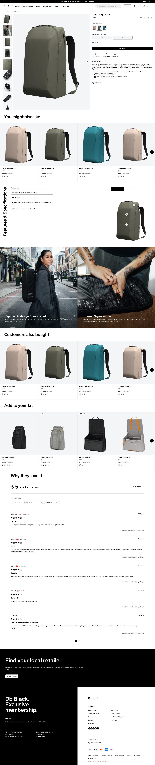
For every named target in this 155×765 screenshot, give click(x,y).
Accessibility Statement (106, 755)
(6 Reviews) (142, 17)
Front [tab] (117, 189)
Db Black (127, 6)
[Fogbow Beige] (94, 27)
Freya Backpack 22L (9, 168)
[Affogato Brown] (9, 465)
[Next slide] (87, 61)
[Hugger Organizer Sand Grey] (135, 433)
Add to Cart (122, 48)
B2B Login (114, 720)
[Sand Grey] (4, 465)
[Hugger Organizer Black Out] (97, 433)
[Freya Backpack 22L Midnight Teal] (97, 144)
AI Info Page (137, 755)
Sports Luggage (47, 6)
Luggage (38, 6)
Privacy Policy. (42, 721)
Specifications (97, 83)
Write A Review (137, 486)
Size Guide (95, 42)
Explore (57, 6)
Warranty (91, 723)
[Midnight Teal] (104, 27)
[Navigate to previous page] (72, 641)
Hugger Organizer (85, 457)
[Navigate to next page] (82, 641)
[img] (145, 17)
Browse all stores (12, 676)
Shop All (17, 6)
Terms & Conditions (93, 755)
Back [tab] (131, 189)
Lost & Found (65, 6)
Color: (97, 23)
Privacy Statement (119, 755)
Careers (90, 717)
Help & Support (93, 710)
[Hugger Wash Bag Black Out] (19, 433)
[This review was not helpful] (142, 530)
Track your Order (93, 713)
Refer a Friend (115, 713)
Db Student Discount (117, 717)
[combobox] (35, 502)
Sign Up (8, 719)
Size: (99, 34)
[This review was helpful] (139, 530)
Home (3, 11)
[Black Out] (2, 465)
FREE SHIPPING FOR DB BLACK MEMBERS (77, 1)
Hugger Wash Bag (8, 457)
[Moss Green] (99, 27)
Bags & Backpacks (28, 6)
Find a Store (114, 710)
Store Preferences (92, 739)
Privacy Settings (92, 758)
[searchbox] (17, 502)
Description (96, 61)
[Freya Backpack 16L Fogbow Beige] (135, 144)
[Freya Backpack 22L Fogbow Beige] (19, 144)
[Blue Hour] (7, 465)
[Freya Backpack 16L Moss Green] (58, 144)
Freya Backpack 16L (47, 168)
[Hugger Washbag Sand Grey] (58, 433)
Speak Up (129, 755)
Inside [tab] (145, 189)
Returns (90, 720)
